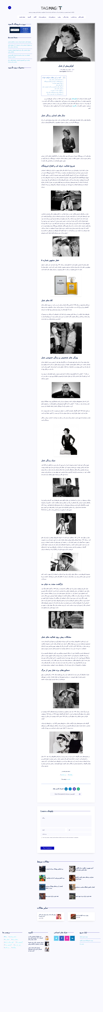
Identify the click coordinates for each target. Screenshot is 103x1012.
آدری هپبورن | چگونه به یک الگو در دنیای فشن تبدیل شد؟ (84, 869)
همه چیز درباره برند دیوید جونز (83, 896)
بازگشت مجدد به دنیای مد (56, 90)
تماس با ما (82, 944)
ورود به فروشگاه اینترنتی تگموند (86, 940)
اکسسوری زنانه (19, 942)
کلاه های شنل (59, 85)
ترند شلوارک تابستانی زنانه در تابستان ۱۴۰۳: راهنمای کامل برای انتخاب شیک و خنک (20, 46)
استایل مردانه (15, 939)
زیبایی (59, 17)
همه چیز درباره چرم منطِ (51, 896)
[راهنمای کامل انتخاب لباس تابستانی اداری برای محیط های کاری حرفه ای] (47, 949)
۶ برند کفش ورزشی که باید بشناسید (54, 878)
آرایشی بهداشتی (12, 936)
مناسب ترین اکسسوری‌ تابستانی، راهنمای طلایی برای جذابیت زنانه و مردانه (19, 61)
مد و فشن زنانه (52, 17)
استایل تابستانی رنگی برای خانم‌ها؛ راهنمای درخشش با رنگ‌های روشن (19, 51)
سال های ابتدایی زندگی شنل (55, 79)
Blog (6, 936)
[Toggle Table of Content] (63, 77)
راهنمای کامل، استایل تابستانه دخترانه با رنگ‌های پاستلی (19, 42)
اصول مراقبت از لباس (9, 942)
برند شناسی (74, 17)
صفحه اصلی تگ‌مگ (84, 937)
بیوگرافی (70, 774)
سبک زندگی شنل (58, 88)
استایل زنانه (6, 939)
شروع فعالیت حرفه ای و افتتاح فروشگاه (53, 81)
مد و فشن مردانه (42, 17)
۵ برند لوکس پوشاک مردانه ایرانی (54, 869)
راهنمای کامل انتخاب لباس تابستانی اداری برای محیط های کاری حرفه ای (35, 949)
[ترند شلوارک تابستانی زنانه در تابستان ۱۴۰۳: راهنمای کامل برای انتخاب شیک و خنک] (47, 938)
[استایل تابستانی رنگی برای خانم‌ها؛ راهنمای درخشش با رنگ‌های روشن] (47, 944)
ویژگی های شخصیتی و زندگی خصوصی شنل (52, 87)
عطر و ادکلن (81, 17)
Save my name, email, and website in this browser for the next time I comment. (60, 837)
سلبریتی (68, 779)
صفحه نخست (22, 17)
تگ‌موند (29, 17)
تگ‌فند (35, 17)
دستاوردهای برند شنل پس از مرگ (54, 94)
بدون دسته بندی (17, 944)
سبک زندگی (65, 17)
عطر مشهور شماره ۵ (57, 83)
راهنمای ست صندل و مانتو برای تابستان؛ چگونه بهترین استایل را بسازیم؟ (19, 56)
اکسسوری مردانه (8, 944)
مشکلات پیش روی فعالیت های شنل (54, 92)
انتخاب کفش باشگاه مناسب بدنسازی (85, 887)
